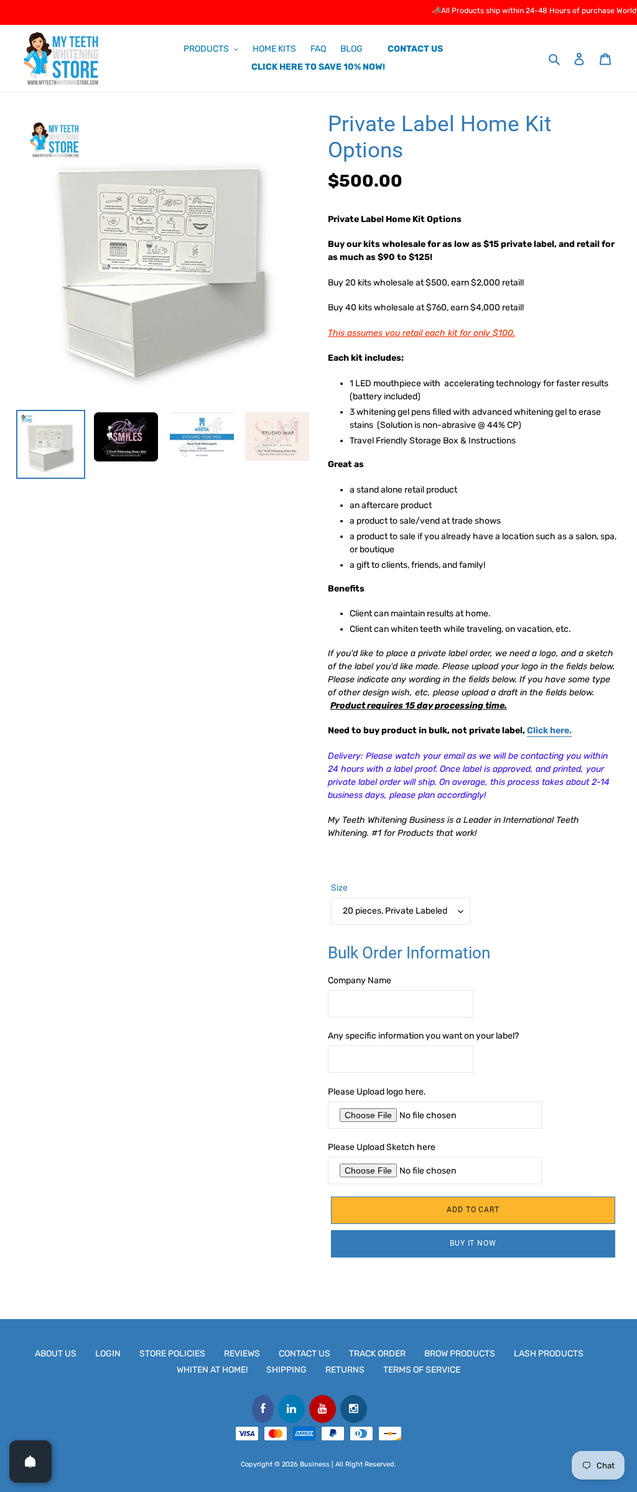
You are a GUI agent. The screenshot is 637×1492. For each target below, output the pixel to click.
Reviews (242, 1353)
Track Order (377, 1353)
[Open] (30, 1461)
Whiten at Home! (212, 1370)
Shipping (286, 1370)
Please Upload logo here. (377, 1092)
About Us (56, 1353)
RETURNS (345, 1370)
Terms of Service (421, 1370)
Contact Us (304, 1353)
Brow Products (459, 1353)
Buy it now (473, 1243)
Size (339, 888)
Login (108, 1353)
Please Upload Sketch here (381, 1147)
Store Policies (172, 1353)
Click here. (549, 730)
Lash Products (549, 1353)
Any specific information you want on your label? (423, 1036)
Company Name (359, 980)
